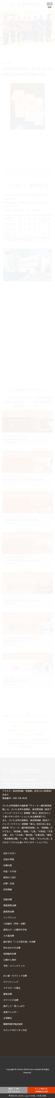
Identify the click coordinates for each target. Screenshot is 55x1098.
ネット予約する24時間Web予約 (41, 1090)
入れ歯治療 (8, 935)
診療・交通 (8, 883)
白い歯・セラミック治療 (15, 975)
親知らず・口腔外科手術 (15, 929)
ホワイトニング (10, 981)
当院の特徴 (8, 859)
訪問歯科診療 (9, 953)
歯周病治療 (8, 911)
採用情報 (7, 889)
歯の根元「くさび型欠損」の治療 (19, 941)
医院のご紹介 (9, 877)
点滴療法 (7, 1018)
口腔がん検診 (9, 959)
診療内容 (7, 865)
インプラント (9, 917)
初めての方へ (9, 853)
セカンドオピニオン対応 (15, 1030)
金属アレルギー (10, 1011)
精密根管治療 (9, 905)
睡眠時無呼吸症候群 (13, 1024)
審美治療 (7, 993)
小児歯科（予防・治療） (15, 923)
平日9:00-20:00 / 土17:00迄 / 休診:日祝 (27, 1095)
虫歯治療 (7, 899)
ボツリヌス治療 (10, 999)
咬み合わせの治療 (11, 947)
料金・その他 (9, 871)
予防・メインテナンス (14, 965)
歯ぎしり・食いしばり (14, 1005)
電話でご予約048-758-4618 (14, 1090)
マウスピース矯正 (11, 987)
